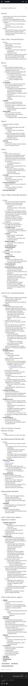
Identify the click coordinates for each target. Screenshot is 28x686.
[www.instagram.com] (4, 684)
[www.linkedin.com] (7, 684)
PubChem (7, 352)
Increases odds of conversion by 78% (16, 413)
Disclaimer (3, 681)
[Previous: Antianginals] (2, 676)
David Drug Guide (9, 463)
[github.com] (2, 684)
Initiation (11, 356)
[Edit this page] (26, 8)
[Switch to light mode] (22, 1)
